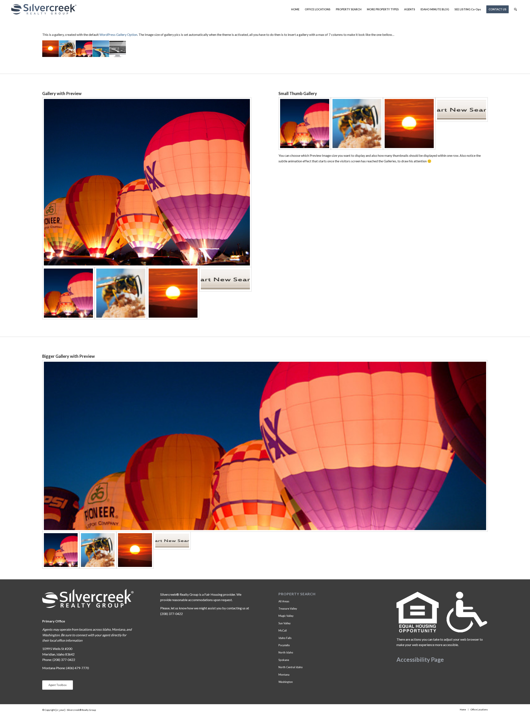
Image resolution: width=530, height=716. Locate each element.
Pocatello (284, 645)
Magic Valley (286, 615)
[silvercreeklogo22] (44, 9)
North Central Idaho (290, 667)
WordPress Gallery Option (118, 34)
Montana (283, 674)
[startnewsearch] (225, 293)
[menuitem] (295, 9)
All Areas (283, 601)
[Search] (515, 9)
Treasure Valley (287, 608)
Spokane (283, 660)
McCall (282, 630)
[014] (121, 293)
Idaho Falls (285, 638)
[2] (147, 182)
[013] (173, 293)
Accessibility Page (420, 659)
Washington (285, 681)
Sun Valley (284, 623)
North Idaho (285, 652)
